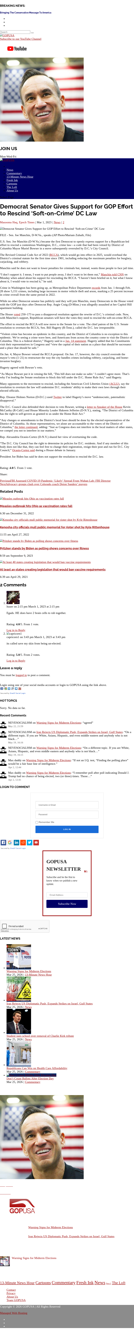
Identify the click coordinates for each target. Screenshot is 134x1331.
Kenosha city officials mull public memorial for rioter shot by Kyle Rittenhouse (54, 527)
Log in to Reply (16, 630)
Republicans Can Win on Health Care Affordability (37, 1068)
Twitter (57, 397)
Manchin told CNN (112, 274)
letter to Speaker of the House (104, 407)
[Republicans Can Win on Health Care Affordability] (19, 1064)
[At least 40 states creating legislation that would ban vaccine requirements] (45, 562)
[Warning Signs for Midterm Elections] (19, 967)
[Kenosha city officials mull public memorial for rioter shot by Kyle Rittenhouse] (48, 519)
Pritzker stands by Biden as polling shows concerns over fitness (44, 548)
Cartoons (43, 1282)
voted (17, 314)
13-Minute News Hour (20, 176)
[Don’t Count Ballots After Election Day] (31, 1075)
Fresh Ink (85, 1282)
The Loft (118, 1283)
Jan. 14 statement (75, 341)
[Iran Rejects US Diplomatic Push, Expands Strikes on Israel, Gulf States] (19, 1000)
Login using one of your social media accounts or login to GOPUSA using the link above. (53, 685)
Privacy (11, 1293)
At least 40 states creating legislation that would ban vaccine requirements (53, 569)
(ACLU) (114, 383)
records (96, 287)
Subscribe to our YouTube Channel (20, 39)
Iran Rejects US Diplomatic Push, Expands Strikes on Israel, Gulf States (79, 732)
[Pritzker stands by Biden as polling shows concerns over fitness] (39, 541)
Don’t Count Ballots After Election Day (30, 1078)
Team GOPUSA (16, 1300)
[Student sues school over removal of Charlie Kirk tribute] (19, 1032)
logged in (21, 675)
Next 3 (108, 1283)
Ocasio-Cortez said (23, 450)
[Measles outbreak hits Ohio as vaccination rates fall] (32, 498)
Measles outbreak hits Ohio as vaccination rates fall (36, 506)
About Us (12, 190)
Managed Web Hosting (13, 1313)
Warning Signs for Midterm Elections (58, 722)
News (57, 222)
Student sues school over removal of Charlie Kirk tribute (40, 1036)
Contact (11, 1289)
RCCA (54, 254)
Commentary (32, 1071)
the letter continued (26, 427)
